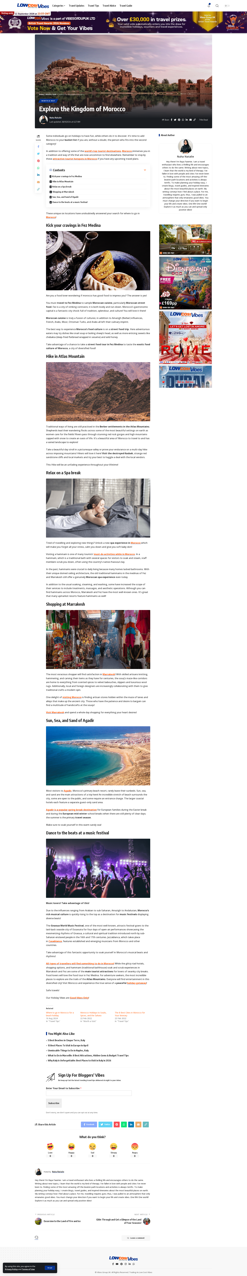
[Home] (123, 1258)
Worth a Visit (48, 101)
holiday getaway (136, 983)
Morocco (127, 151)
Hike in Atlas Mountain (62, 181)
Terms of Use (28, 1269)
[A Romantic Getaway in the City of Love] (185, 259)
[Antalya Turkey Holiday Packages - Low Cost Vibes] (185, 368)
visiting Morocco (71, 697)
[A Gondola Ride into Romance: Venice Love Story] (185, 313)
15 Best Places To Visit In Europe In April (68, 1045)
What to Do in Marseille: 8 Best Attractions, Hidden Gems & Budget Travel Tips (88, 1055)
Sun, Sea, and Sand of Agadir (65, 197)
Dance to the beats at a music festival (69, 202)
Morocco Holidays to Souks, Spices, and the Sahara (93, 1014)
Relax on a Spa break (61, 186)
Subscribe (53, 1103)
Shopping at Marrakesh (63, 192)
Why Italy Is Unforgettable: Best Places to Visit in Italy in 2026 (79, 1060)
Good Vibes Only (79, 997)
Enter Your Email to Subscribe (63, 1088)
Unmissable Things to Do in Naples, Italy (68, 1050)
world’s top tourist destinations (102, 151)
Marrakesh (109, 674)
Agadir (67, 790)
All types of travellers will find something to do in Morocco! (80, 963)
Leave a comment (137, 1238)
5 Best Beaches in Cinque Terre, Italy (66, 1040)
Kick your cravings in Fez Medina (67, 176)
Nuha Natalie (55, 117)
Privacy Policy (11, 1269)
